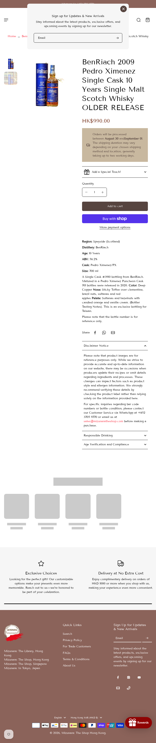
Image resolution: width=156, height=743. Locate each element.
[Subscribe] (117, 37)
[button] (115, 206)
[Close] (123, 8)
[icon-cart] (147, 20)
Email (41, 38)
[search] (138, 20)
